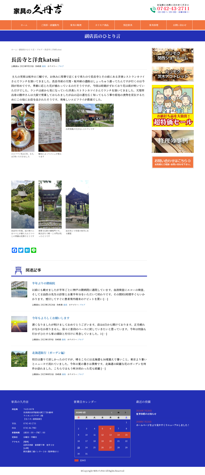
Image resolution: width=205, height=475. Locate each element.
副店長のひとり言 (26, 49)
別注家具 (127, 25)
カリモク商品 (102, 25)
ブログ (39, 49)
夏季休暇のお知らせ (146, 413)
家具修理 (153, 25)
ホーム (24, 25)
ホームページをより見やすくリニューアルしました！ (163, 425)
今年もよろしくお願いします (51, 318)
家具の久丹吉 (99, 470)
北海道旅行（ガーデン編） (49, 353)
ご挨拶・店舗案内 (50, 25)
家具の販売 (76, 25)
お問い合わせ (179, 25)
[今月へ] (119, 412)
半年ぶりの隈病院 (43, 283)
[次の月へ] (127, 412)
